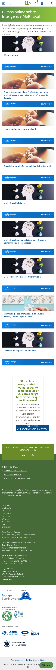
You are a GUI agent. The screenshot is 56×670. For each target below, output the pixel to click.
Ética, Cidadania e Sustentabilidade (20, 129)
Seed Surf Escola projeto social (18, 616)
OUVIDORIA (7, 579)
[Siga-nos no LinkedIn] (23, 455)
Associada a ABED (10, 633)
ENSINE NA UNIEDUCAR (12, 574)
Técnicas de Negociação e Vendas (20, 350)
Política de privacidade (35, 660)
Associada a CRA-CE (25, 633)
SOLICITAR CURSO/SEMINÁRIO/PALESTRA (32, 428)
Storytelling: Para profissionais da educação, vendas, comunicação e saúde (25, 315)
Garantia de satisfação (26, 596)
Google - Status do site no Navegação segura (11, 597)
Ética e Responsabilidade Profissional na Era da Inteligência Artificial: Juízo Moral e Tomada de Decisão (26, 95)
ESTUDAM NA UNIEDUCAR (13, 576)
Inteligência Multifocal (14, 203)
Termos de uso (17, 660)
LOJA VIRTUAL (8, 568)
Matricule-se (46, 67)
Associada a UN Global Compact (15, 643)
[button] (4, 3)
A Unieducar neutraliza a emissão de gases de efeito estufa (7, 616)
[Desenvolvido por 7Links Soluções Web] (28, 667)
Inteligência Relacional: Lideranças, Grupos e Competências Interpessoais (25, 241)
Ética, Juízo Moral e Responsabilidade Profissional (27, 166)
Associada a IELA (35, 633)
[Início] (28, 3)
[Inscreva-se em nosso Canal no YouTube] (32, 455)
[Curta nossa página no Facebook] (28, 455)
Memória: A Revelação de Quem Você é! (22, 276)
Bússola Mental (11, 55)
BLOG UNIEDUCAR (10, 571)
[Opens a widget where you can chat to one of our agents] (46, 665)
